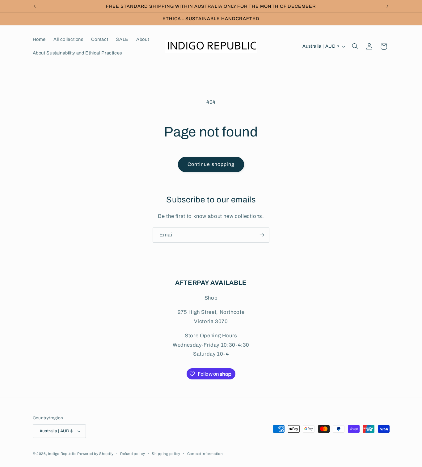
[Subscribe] (262, 235)
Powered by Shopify (95, 454)
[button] (355, 46)
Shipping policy (166, 454)
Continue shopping (211, 164)
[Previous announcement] (34, 6)
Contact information (205, 454)
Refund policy (132, 454)
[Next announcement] (387, 6)
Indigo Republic (62, 454)
